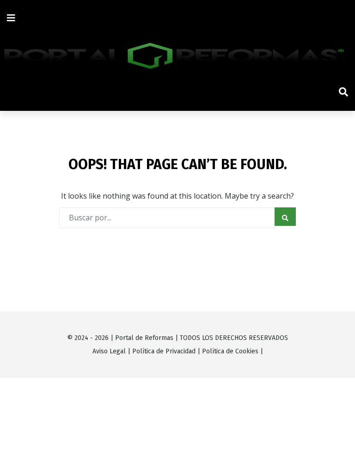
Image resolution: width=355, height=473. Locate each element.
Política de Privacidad (164, 351)
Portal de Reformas (144, 338)
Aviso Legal (109, 351)
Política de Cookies (230, 351)
